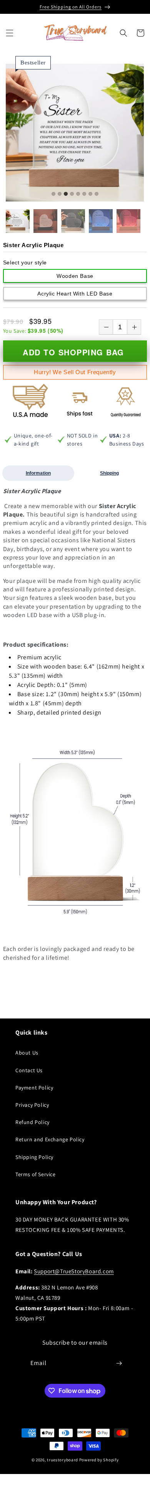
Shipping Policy (34, 1157)
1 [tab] (53, 194)
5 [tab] (78, 194)
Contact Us (29, 1070)
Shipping (109, 473)
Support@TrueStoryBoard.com (74, 1271)
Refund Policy (32, 1122)
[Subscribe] (118, 1363)
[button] (9, 33)
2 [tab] (60, 194)
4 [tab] (72, 194)
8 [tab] (96, 194)
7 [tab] (90, 194)
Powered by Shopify (99, 1459)
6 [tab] (84, 194)
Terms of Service (35, 1174)
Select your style (25, 262)
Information (38, 473)
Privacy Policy (32, 1104)
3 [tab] (66, 194)
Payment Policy (34, 1087)
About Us (26, 1052)
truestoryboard (62, 1459)
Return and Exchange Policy (50, 1139)
